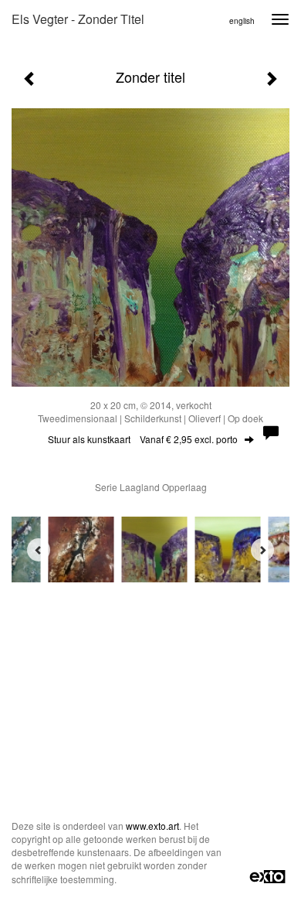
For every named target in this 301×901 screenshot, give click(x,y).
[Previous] (38, 549)
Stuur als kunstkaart (143, 438)
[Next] (262, 549)
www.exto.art (152, 825)
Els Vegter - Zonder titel (78, 19)
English (242, 20)
